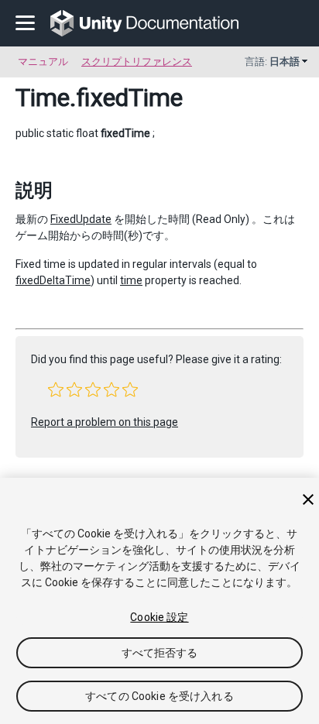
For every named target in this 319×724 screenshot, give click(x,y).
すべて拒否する (160, 653)
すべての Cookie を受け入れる (159, 696)
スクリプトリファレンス (136, 61)
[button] (55, 389)
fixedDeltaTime (53, 280)
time (131, 280)
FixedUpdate (80, 219)
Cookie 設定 (159, 617)
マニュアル (43, 61)
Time (42, 97)
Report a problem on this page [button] (104, 422)
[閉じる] (308, 499)
